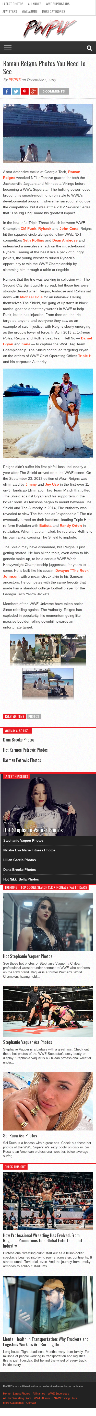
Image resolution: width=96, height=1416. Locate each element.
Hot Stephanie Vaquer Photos (27, 956)
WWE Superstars (58, 4)
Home (6, 1393)
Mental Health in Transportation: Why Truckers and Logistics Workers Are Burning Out (46, 1342)
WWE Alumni (30, 11)
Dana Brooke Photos (18, 740)
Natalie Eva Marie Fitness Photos (29, 850)
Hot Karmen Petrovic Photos (25, 750)
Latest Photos (13, 4)
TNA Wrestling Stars (64, 1398)
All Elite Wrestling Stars (17, 1398)
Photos (33, 716)
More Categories (53, 11)
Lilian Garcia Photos (19, 860)
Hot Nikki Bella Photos (21, 879)
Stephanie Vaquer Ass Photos (27, 1042)
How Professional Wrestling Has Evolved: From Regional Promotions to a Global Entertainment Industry (42, 1240)
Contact (31, 1402)
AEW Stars (10, 11)
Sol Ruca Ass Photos (20, 1135)
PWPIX (14, 80)
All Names (34, 4)
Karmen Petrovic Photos (22, 760)
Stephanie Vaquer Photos (23, 840)
